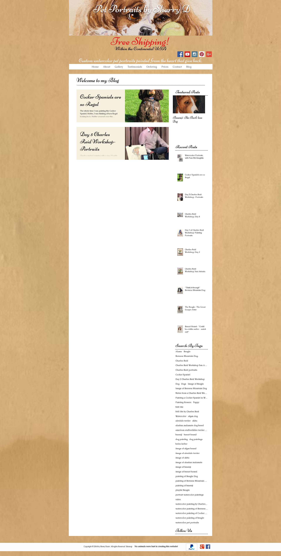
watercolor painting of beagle (189, 518)
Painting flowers (183, 402)
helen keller (181, 443)
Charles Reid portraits (186, 370)
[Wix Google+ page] (202, 546)
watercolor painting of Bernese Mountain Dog (191, 508)
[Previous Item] (177, 104)
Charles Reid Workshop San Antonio (191, 365)
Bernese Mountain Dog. (186, 356)
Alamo (178, 351)
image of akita (182, 457)
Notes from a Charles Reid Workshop (191, 393)
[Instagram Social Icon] (194, 54)
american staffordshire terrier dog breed (191, 430)
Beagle (187, 351)
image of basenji (183, 467)
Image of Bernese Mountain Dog (191, 388)
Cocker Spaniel (182, 374)
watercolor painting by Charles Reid (191, 504)
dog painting (181, 439)
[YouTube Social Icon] (187, 54)
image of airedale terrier (187, 453)
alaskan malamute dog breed (189, 425)
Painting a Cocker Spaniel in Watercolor (191, 397)
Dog (177, 384)
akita (194, 420)
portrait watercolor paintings (189, 494)
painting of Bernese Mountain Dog (191, 480)
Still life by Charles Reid (187, 411)
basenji (178, 434)
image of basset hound (186, 471)
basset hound (190, 434)
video (178, 499)
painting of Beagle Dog (186, 476)
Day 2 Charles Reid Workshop (190, 379)
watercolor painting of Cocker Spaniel (191, 513)
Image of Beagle (196, 384)
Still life (179, 407)
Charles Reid (181, 360)
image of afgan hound (185, 448)
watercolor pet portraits (187, 522)
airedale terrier (183, 420)
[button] (118, 67)
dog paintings (196, 439)
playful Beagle (182, 490)
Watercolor (180, 416)
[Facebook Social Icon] (180, 54)
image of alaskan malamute (188, 462)
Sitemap (129, 546)
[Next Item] (200, 104)
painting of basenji (184, 485)
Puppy (196, 402)
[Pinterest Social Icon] (202, 54)
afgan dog (193, 416)
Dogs (183, 384)
